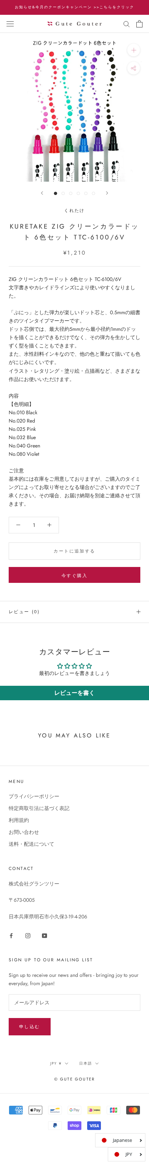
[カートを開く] (139, 23)
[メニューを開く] (10, 24)
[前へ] (42, 193)
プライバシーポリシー (34, 796)
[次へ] (107, 193)
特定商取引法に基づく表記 (39, 808)
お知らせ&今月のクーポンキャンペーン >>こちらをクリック (74, 7)
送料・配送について (31, 844)
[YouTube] (44, 935)
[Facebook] (11, 935)
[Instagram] (27, 935)
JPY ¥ (56, 1063)
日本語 (85, 1063)
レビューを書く (74, 693)
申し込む (29, 1026)
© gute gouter (74, 1079)
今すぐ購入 (74, 575)
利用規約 (19, 820)
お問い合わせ (24, 832)
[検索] (126, 24)
